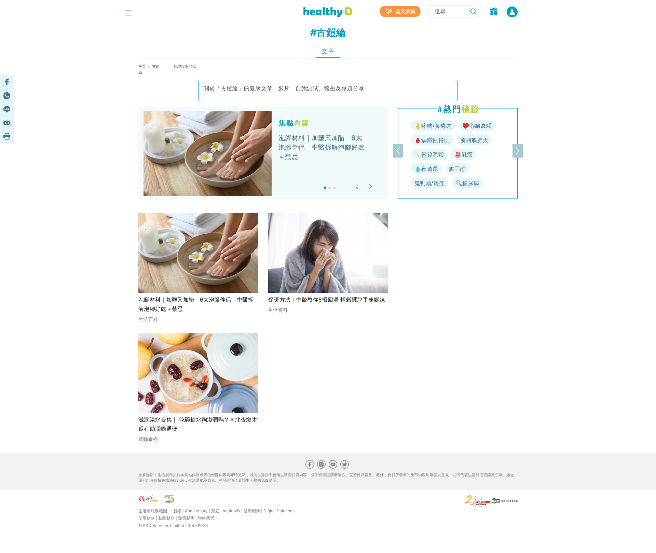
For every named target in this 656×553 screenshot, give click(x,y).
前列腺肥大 (474, 140)
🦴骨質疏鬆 (429, 154)
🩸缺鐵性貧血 (432, 140)
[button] (357, 186)
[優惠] (494, 12)
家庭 (215, 510)
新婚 (177, 510)
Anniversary (196, 510)
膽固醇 (457, 168)
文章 (328, 51)
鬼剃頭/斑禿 (429, 183)
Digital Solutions (279, 510)
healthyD (231, 510)
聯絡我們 (206, 518)
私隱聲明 (166, 518)
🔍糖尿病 (467, 183)
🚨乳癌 (463, 154)
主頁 (142, 66)
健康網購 (404, 11)
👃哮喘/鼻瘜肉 (433, 125)
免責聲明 (186, 518)
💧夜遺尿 (426, 168)
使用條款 (146, 518)
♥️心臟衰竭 (477, 125)
